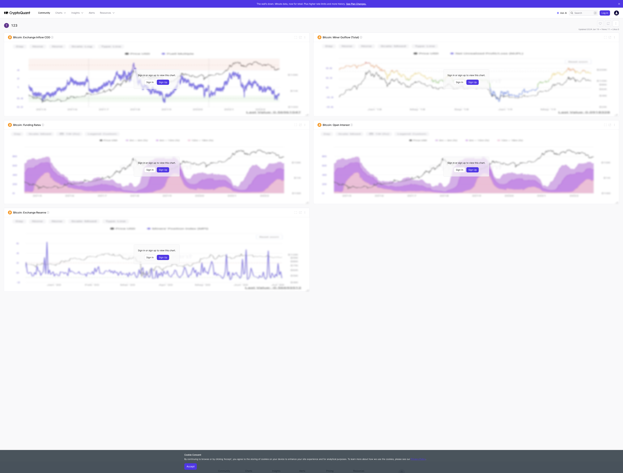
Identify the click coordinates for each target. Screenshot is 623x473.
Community (44, 12)
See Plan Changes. (356, 3)
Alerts (92, 12)
